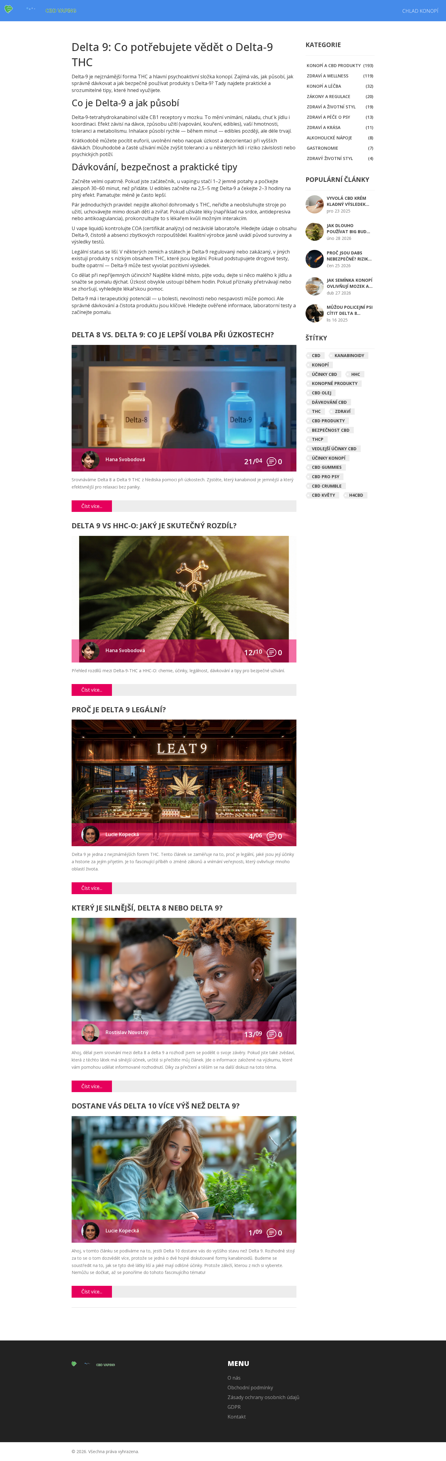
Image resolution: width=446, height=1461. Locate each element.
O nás (234, 1377)
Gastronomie (340, 148)
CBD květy (323, 495)
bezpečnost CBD (331, 430)
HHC (355, 374)
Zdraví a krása (340, 127)
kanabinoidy (349, 355)
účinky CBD (324, 374)
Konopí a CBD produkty (340, 65)
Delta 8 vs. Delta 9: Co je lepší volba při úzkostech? (173, 335)
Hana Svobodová (125, 459)
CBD (316, 355)
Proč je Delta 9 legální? (119, 710)
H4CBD (356, 495)
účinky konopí (328, 458)
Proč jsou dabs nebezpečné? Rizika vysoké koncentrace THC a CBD (350, 256)
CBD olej (321, 393)
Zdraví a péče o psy (340, 117)
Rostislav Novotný (127, 1032)
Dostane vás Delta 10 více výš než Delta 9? (156, 1106)
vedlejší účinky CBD (334, 448)
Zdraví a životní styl (340, 107)
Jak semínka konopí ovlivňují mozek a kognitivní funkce (349, 283)
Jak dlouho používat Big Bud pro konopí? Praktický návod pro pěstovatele (347, 229)
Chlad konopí (420, 11)
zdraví (342, 411)
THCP (317, 439)
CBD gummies (327, 467)
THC (316, 411)
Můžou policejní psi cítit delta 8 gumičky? (350, 310)
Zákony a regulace (340, 96)
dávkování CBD (329, 402)
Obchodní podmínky (250, 1387)
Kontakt (237, 1416)
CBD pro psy (325, 476)
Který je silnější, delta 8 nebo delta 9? (147, 908)
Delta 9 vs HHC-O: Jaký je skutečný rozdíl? (154, 526)
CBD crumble (327, 486)
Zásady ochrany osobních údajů (263, 1397)
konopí (320, 365)
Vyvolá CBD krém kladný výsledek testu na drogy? (346, 201)
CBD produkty (328, 421)
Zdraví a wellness (340, 76)
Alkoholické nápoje (340, 138)
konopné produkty (334, 383)
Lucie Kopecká (122, 834)
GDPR (234, 1407)
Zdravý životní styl (340, 158)
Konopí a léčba (340, 86)
